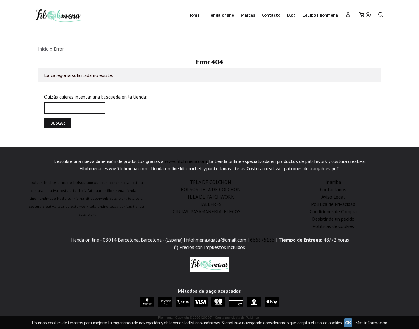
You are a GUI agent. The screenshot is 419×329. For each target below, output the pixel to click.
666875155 (262, 240)
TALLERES (210, 204)
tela (131, 198)
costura (136, 182)
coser (104, 182)
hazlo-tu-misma (70, 198)
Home (194, 15)
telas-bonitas (121, 206)
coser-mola (119, 182)
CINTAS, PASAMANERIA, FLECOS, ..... (210, 211)
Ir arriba (333, 182)
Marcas (248, 15)
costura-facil (69, 190)
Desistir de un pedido (333, 219)
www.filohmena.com (186, 161)
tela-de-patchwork (72, 206)
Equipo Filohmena (320, 15)
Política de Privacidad (333, 204)
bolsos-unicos (85, 182)
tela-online (99, 206)
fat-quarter (97, 190)
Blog (291, 15)
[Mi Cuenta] (348, 15)
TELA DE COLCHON (210, 182)
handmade (46, 198)
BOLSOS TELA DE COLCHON (210, 189)
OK (348, 322)
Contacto (271, 15)
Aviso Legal (333, 197)
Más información (371, 322)
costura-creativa (44, 190)
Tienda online (220, 15)
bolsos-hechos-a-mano (51, 182)
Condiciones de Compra (333, 211)
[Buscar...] (380, 15)
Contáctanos (333, 189)
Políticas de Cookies (333, 226)
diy (84, 190)
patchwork (118, 198)
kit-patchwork (96, 198)
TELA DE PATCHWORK (210, 197)
